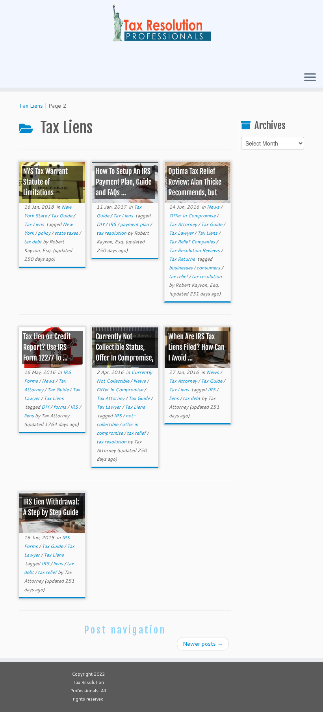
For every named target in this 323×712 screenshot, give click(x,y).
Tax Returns (182, 259)
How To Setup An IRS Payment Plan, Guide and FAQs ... (123, 182)
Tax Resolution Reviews (195, 250)
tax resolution (112, 233)
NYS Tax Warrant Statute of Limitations (45, 182)
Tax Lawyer (182, 233)
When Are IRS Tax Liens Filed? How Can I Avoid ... (196, 348)
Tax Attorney (183, 224)
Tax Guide (62, 215)
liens (29, 415)
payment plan (135, 224)
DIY (101, 224)
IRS (112, 224)
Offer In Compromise (193, 215)
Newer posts (203, 644)
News (214, 207)
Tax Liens (31, 106)
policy (45, 233)
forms (60, 407)
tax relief (179, 276)
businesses (181, 267)
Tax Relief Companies (192, 241)
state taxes (66, 233)
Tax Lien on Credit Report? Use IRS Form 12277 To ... (47, 348)
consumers (209, 267)
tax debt (33, 241)
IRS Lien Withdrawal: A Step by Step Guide (51, 507)
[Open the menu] (310, 78)
